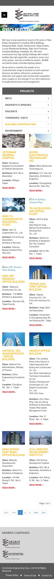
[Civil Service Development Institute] (40, 437)
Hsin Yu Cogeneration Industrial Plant (12, 220)
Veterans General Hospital (9, 155)
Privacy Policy (12, 575)
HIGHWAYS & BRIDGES (18, 104)
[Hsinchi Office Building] (40, 338)
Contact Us (47, 575)
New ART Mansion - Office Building (13, 278)
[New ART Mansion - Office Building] (13, 268)
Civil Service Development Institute (39, 452)
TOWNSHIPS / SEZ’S (16, 117)
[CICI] (27, 15)
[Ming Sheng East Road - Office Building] (13, 437)
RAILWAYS (11, 111)
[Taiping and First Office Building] (40, 272)
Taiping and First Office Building (38, 286)
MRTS (8, 98)
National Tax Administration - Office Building (13, 355)
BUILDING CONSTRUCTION (20, 124)
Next (36, 512)
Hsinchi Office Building (39, 352)
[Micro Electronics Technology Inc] (40, 140)
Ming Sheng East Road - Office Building (13, 452)
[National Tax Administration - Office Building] (13, 338)
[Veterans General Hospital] (13, 140)
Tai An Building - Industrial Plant (40, 211)
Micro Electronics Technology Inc (38, 156)
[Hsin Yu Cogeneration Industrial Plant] (13, 204)
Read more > (9, 187)
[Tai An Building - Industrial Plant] (40, 200)
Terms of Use (30, 575)
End (43, 512)
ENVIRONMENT (13, 130)
